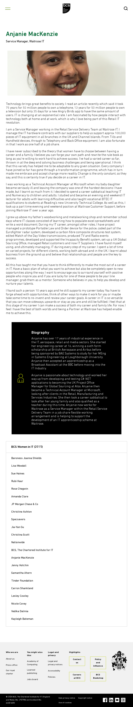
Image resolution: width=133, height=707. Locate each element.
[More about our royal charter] (119, 661)
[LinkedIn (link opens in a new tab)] (111, 700)
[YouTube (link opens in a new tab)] (117, 700)
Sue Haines (17, 473)
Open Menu (7, 8)
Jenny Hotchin (20, 565)
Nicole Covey (18, 603)
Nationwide (18, 542)
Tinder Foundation (22, 580)
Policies (51, 677)
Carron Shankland (22, 588)
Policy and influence (98, 662)
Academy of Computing (32, 663)
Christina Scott (20, 534)
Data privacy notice (67, 698)
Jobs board (32, 679)
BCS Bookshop (98, 676)
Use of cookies (65, 703)
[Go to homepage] (66, 8)
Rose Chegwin (19, 489)
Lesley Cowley (20, 596)
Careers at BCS (77, 676)
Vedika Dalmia (19, 611)
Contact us (77, 661)
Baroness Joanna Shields (26, 458)
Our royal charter (10, 672)
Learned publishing (32, 671)
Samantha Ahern (21, 573)
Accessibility (54, 671)
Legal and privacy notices (55, 663)
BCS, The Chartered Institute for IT (32, 550)
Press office (11, 665)
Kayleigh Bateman (22, 619)
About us (10, 659)
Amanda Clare (19, 496)
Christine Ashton (21, 512)
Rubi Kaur (17, 481)
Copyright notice (85, 698)
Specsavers (18, 519)
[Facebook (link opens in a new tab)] (105, 700)
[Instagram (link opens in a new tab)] (123, 700)
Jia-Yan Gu (17, 527)
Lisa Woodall (18, 466)
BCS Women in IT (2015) (27, 447)
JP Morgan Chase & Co (24, 504)
